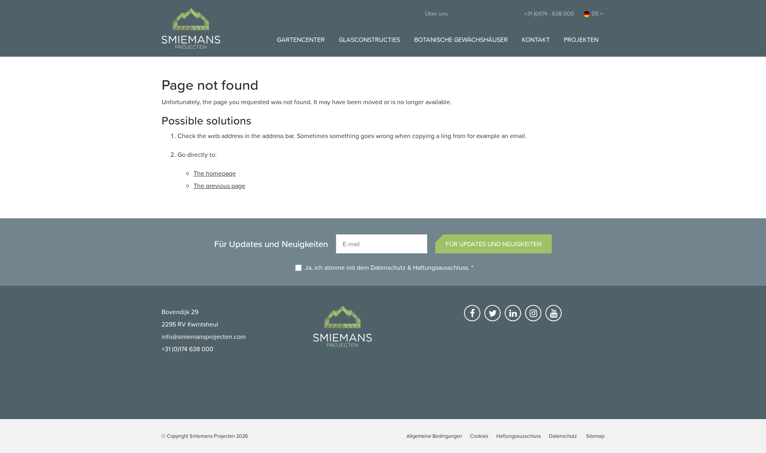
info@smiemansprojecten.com (204, 336)
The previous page (219, 185)
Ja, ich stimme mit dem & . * (389, 267)
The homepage (214, 173)
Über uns (436, 13)
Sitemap (595, 435)
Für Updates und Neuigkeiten (493, 243)
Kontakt (536, 39)
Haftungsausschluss (440, 267)
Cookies (479, 435)
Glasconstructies (369, 39)
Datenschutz (388, 267)
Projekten (581, 39)
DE (595, 13)
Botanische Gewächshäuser (461, 39)
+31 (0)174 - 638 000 (549, 13)
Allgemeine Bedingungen (434, 435)
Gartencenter (301, 39)
